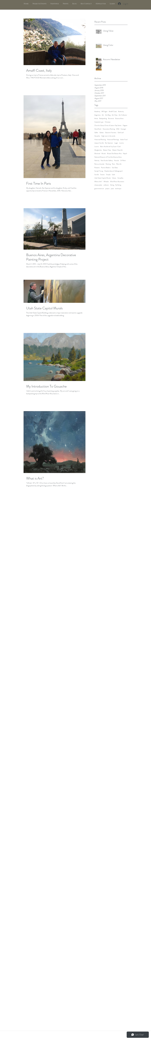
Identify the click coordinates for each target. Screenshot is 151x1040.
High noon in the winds (108, 136)
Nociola (116, 160)
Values (114, 178)
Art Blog (107, 115)
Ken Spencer (109, 143)
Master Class (107, 150)
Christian (107, 122)
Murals (103, 153)
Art (103, 115)
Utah (113, 175)
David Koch (97, 129)
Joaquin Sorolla (99, 143)
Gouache (97, 136)
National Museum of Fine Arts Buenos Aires (108, 157)
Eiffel (117, 129)
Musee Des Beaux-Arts (114, 153)
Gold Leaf (121, 132)
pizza (112, 188)
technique (118, 188)
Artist (96, 118)
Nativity (96, 160)
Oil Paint (123, 160)
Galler (96, 132)
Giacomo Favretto (110, 132)
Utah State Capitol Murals (102, 178)
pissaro (107, 188)
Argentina (97, 115)
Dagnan (125, 125)
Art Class (114, 115)
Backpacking (103, 118)
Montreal (97, 153)
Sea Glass (115, 168)
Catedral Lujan (98, 122)
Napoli (125, 153)
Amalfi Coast (113, 111)
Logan (116, 143)
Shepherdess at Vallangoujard (113, 171)
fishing (112, 185)
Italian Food (123, 139)
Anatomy (121, 111)
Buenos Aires (119, 118)
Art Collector (123, 115)
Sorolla (96, 175)
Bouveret (111, 118)
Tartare (102, 175)
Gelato (101, 132)
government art (99, 188)
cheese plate (98, 185)
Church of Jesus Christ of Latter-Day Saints (107, 125)
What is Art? (98, 182)
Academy (97, 111)
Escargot (123, 129)
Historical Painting (100, 139)
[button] (54, 3)
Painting (108, 164)
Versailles (120, 178)
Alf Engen (104, 111)
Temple (108, 175)
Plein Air (119, 164)
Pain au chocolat (99, 164)
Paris (113, 164)
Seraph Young (98, 171)
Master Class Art (117, 150)
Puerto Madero (106, 168)
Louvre (96, 146)
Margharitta (98, 150)
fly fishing (118, 185)
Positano (97, 168)
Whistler (106, 182)
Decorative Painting (109, 129)
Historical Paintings (113, 139)
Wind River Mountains (117, 182)
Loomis (121, 143)
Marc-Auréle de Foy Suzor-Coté (110, 146)
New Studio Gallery (107, 160)
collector (106, 185)
